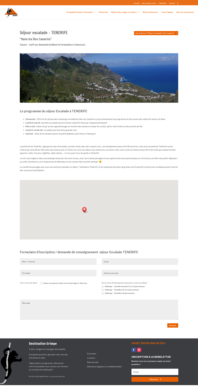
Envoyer (172, 325)
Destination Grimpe (43, 343)
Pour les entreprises (185, 12)
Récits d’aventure (150, 12)
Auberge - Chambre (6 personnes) (120, 293)
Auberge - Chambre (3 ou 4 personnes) (122, 290)
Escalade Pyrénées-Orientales (80, 12)
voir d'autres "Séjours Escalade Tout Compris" (155, 33)
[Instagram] (139, 350)
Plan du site (92, 362)
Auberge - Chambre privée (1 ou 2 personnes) (125, 286)
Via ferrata (103, 12)
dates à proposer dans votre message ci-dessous (65, 283)
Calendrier (162, 3)
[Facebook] (133, 350)
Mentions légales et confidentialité (104, 366)
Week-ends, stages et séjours (124, 12)
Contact (172, 3)
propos (92, 353)
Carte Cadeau (167, 12)
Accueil (136, 3)
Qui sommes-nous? (149, 3)
